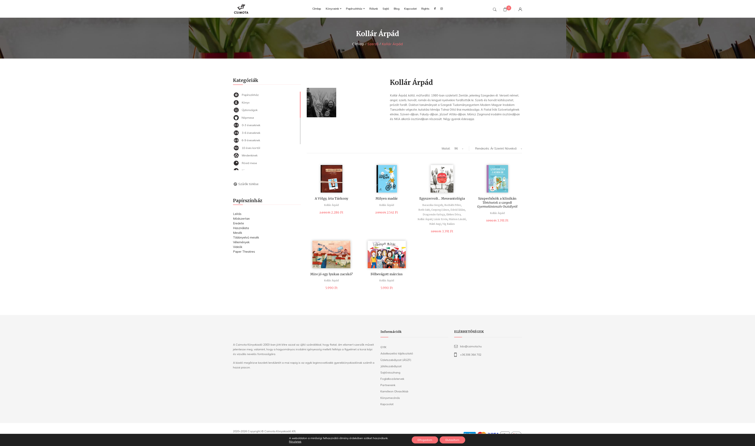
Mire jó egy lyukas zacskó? (331, 274)
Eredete (238, 223)
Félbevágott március (387, 274)
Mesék (237, 233)
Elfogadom (425, 440)
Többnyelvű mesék (246, 237)
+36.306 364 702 (470, 354)
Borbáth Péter (452, 205)
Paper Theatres (244, 251)
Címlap (358, 44)
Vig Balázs (448, 223)
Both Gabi (424, 209)
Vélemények (241, 242)
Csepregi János (440, 209)
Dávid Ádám (457, 209)
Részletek (295, 441)
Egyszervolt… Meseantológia (442, 198)
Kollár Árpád (331, 205)
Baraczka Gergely (432, 205)
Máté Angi (435, 223)
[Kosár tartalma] (505, 10)
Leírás (237, 214)
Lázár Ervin (440, 219)
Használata (241, 228)
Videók (237, 247)
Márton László (457, 219)
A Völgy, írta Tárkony (331, 198)
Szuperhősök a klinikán (497, 202)
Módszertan (241, 218)
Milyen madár (387, 198)
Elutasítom (452, 440)
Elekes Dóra (453, 214)
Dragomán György (434, 214)
